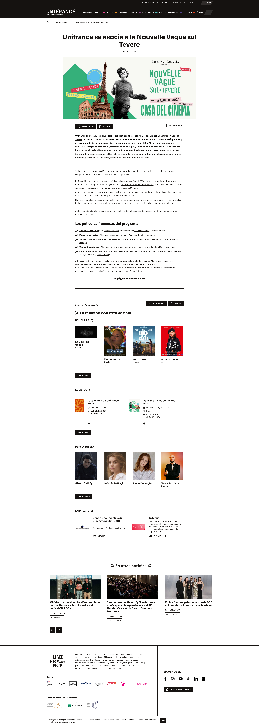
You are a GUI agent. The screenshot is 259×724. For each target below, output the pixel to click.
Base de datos (148, 12)
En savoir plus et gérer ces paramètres (61, 722)
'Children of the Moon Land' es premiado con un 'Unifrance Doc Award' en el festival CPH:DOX (75, 605)
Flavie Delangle (142, 483)
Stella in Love (85, 239)
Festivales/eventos (175, 125)
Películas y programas (92, 12)
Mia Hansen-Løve (112, 203)
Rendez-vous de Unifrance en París (137, 184)
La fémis (108, 264)
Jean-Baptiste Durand (131, 203)
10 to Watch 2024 (136, 181)
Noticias (110, 12)
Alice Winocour (149, 203)
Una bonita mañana (88, 247)
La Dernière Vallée (132, 267)
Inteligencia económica (168, 12)
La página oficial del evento (129, 278)
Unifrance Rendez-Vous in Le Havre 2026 (154, 2)
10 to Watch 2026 (179, 2)
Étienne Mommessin (162, 267)
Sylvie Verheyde (173, 203)
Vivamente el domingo (89, 230)
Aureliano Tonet (141, 230)
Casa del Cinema (130, 187)
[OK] (163, 720)
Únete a (200, 12)
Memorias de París (88, 235)
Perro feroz (84, 251)
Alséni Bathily (136, 271)
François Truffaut (111, 230)
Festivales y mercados (128, 12)
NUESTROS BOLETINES (180, 689)
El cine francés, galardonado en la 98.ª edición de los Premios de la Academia (189, 604)
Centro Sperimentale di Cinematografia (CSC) (136, 264)
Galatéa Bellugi (103, 254)
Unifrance (188, 12)
